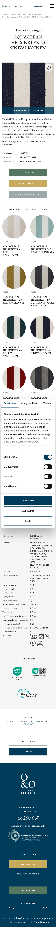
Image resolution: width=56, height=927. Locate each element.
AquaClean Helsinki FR (37, 15)
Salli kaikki (28, 500)
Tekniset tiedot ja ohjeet (28, 194)
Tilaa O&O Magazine (28, 874)
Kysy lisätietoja (28, 183)
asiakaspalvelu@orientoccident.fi (27, 825)
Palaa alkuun (28, 742)
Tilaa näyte (28, 172)
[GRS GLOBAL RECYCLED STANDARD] (28, 88)
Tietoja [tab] (47, 403)
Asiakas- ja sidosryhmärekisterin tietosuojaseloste (28, 918)
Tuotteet (5, 15)
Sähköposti (27, 724)
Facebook (39, 721)
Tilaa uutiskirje (27, 854)
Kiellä (28, 521)
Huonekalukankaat (19, 15)
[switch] (48, 466)
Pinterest (24, 721)
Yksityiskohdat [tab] (29, 403)
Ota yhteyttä (28, 864)
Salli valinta (28, 510)
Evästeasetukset (18, 922)
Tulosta (28, 751)
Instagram (13, 908)
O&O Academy (28, 890)
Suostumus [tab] (10, 403)
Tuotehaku (36, 6)
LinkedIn (9, 721)
